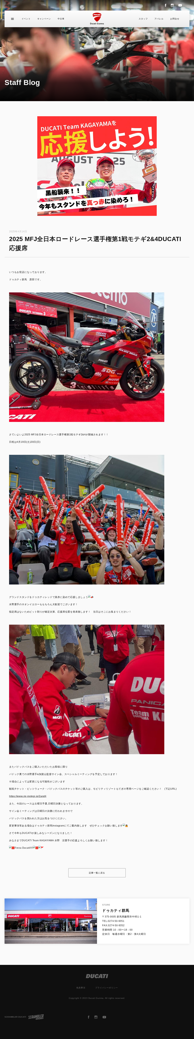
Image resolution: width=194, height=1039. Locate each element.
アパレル (159, 19)
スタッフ (143, 19)
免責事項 (80, 987)
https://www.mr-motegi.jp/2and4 (27, 796)
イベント (26, 19)
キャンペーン (44, 19)
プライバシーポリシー (106, 987)
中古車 (61, 19)
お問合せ (174, 19)
